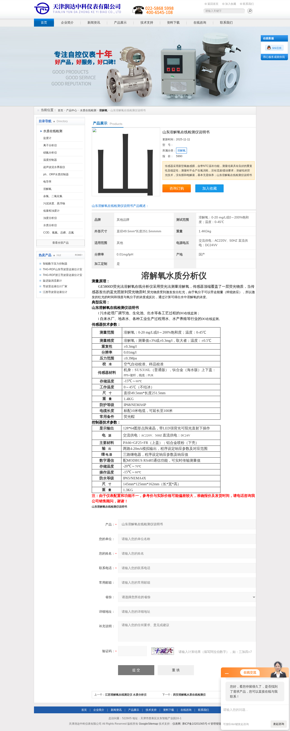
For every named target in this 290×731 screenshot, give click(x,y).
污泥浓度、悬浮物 (54, 203)
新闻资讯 (93, 22)
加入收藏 (230, 3)
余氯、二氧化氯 (52, 196)
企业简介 (67, 22)
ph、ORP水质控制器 (56, 174)
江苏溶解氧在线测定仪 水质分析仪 (126, 694)
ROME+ (78, 255)
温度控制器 (50, 159)
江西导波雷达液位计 (55, 292)
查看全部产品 (60, 242)
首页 (44, 22)
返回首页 (213, 3)
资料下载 (173, 22)
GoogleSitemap (148, 723)
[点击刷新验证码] (162, 651)
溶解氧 (47, 189)
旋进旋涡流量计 (52, 280)
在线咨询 (199, 22)
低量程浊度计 (51, 210)
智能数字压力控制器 (55, 263)
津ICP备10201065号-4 (196, 723)
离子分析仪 (50, 145)
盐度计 (47, 138)
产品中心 (71, 110)
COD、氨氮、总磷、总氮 (58, 232)
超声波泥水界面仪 (54, 167)
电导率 (47, 181)
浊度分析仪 (50, 218)
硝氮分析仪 (50, 152)
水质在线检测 (88, 110)
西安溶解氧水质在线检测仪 (189, 694)
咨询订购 (176, 188)
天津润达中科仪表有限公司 (104, 8)
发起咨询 (278, 724)
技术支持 (146, 22)
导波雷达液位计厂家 (55, 286)
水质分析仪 (50, 225)
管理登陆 (215, 723)
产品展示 (120, 22)
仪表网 (176, 723)
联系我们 (248, 3)
